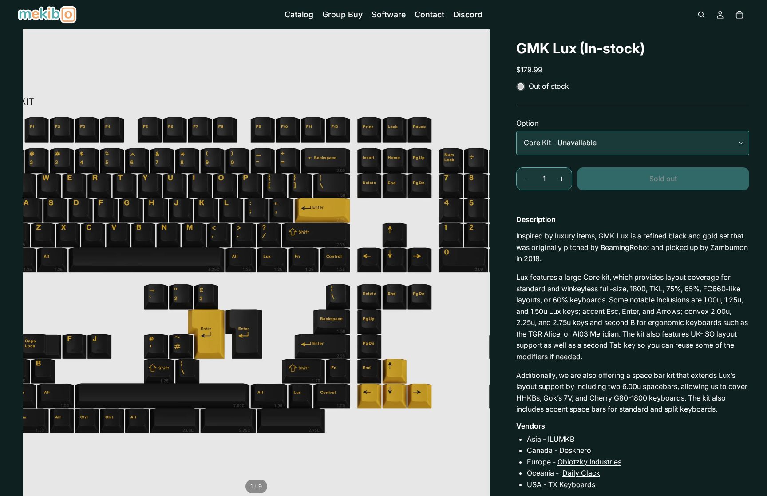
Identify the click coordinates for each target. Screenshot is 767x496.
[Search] (701, 14)
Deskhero (575, 450)
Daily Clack (581, 472)
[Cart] (739, 14)
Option (527, 123)
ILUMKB (561, 439)
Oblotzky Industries (589, 461)
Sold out (663, 178)
